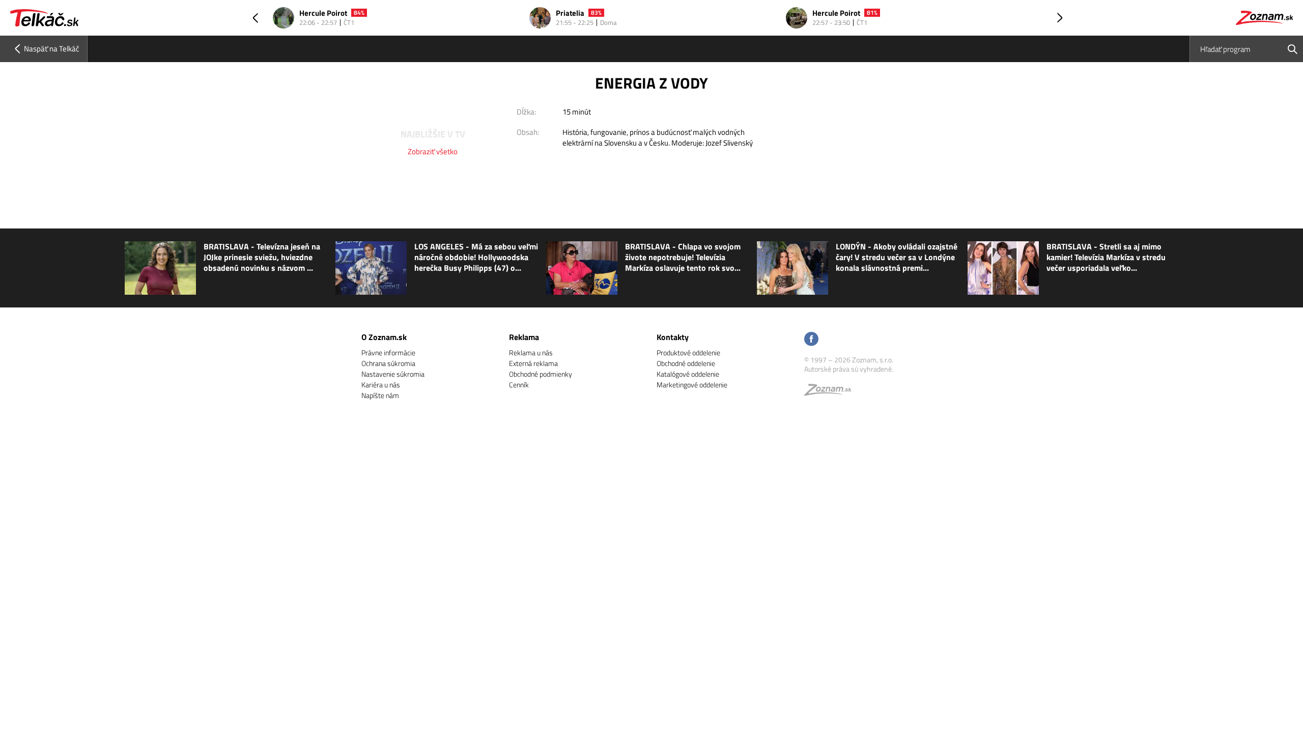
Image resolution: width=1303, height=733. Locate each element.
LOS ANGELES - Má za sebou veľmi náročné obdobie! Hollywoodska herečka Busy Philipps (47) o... (476, 257)
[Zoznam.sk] (831, 392)
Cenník (519, 384)
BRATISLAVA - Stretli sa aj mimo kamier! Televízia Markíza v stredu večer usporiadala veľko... (1106, 257)
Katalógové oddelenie (688, 374)
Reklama (524, 337)
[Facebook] (811, 340)
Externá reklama (533, 363)
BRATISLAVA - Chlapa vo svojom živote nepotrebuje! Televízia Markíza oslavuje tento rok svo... (683, 257)
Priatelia (570, 13)
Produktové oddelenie (688, 352)
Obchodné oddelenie (686, 363)
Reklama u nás (531, 352)
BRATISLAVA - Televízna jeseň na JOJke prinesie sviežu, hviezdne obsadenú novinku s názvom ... (262, 257)
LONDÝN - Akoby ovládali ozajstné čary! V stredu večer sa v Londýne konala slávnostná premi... (896, 257)
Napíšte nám (380, 395)
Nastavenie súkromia (392, 374)
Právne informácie (388, 352)
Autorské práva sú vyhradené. (848, 368)
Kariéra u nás (380, 384)
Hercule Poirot (323, 13)
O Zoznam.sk (384, 337)
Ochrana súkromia (388, 363)
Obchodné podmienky (540, 374)
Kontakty (673, 337)
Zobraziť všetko (433, 151)
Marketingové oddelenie (692, 384)
